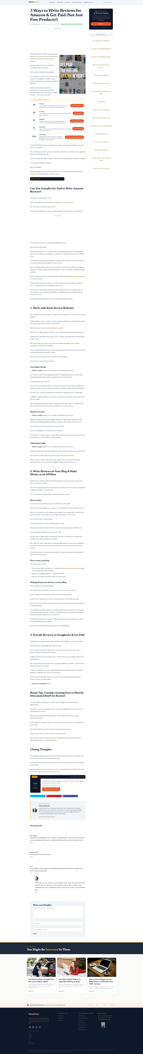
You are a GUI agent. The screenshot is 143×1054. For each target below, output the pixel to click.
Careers (30, 1037)
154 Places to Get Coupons (101, 168)
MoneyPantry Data (88, 2)
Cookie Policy (81, 1027)
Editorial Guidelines (82, 1018)
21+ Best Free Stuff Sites (101, 142)
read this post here (51, 740)
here (72, 370)
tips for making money (50, 769)
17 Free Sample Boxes (101, 134)
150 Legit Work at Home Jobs (101, 118)
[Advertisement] (58, 40)
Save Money (60, 2)
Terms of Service (82, 1025)
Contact (30, 1035)
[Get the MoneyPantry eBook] (106, 1025)
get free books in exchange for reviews (51, 328)
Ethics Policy (81, 1015)
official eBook (105, 1015)
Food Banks (90, 1005)
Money (34, 1014)
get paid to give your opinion (50, 677)
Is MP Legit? (31, 1043)
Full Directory (112, 1005)
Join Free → (101, 24)
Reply (31, 842)
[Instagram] (39, 1027)
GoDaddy (72, 568)
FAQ (29, 1039)
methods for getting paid (77, 276)
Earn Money (52, 2)
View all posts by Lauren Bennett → (47, 816)
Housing (98, 1005)
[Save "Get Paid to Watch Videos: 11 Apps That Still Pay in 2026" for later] (59, 960)
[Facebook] (33, 1027)
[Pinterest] (30, 1027)
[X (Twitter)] (36, 1027)
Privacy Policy (81, 1022)
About (30, 1033)
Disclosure (80, 1020)
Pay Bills (104, 1005)
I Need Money (101, 102)
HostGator (81, 568)
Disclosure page (63, 1051)
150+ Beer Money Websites (101, 41)
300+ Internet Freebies (101, 75)
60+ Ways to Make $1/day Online (101, 57)
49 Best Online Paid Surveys (101, 83)
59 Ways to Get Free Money (101, 110)
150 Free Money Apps (101, 150)
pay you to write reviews (65, 202)
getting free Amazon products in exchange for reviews (43, 58)
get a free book (68, 455)
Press (30, 1041)
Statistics (33, 65)
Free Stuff (67, 2)
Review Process (82, 1029)
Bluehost (66, 568)
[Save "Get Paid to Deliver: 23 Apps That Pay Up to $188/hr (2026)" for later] (29, 960)
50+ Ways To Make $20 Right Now (101, 49)
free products (75, 709)
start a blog (75, 481)
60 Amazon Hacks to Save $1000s (100, 126)
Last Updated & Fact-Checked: (72, 24)
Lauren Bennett (36, 24)
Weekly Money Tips (76, 2)
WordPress (56, 573)
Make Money (61, 1015)
